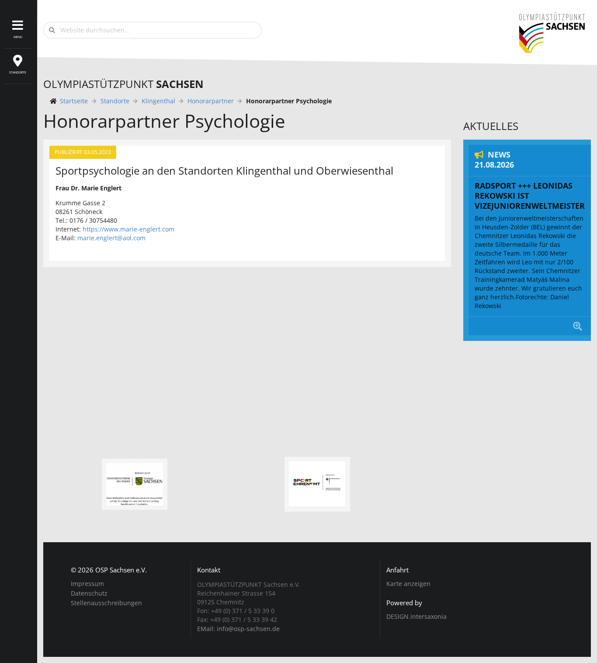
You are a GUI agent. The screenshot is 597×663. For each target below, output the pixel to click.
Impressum (87, 584)
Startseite (74, 101)
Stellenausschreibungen (106, 603)
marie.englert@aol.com (111, 238)
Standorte (115, 101)
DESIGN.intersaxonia (416, 616)
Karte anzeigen (408, 583)
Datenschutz (89, 593)
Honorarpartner (210, 101)
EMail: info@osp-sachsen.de (238, 628)
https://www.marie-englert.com (128, 229)
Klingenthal (158, 101)
